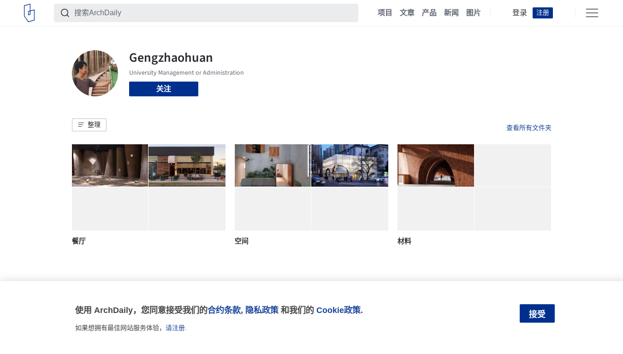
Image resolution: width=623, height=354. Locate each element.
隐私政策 (262, 310)
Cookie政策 (338, 310)
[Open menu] (592, 13)
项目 (385, 13)
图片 (473, 13)
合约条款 (224, 310)
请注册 (175, 327)
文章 (407, 13)
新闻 (451, 13)
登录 (519, 13)
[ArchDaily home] (29, 13)
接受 (537, 314)
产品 (429, 13)
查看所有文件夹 (529, 127)
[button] (89, 124)
